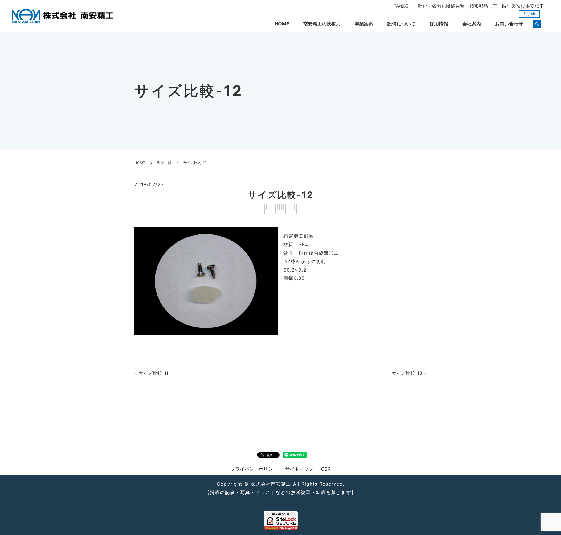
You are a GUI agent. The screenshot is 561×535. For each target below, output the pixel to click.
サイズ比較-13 (407, 373)
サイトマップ (299, 469)
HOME (282, 24)
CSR (325, 469)
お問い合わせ (509, 24)
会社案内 (471, 24)
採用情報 (439, 24)
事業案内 (364, 24)
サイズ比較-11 (153, 373)
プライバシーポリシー (254, 469)
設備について (401, 24)
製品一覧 (164, 162)
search (537, 24)
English (529, 13)
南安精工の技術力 (322, 24)
